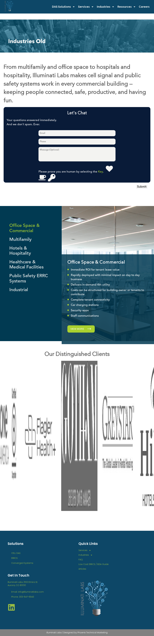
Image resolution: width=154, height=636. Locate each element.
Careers (144, 6)
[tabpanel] (108, 273)
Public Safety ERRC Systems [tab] (28, 278)
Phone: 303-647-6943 (22, 596)
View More (77, 329)
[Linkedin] (11, 607)
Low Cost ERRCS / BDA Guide (94, 564)
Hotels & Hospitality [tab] (20, 251)
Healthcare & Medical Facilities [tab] (26, 265)
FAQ (81, 559)
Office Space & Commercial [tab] (24, 228)
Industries (103, 6)
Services (84, 6)
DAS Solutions (61, 6)
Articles (82, 568)
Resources (124, 6)
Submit (141, 187)
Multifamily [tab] (20, 239)
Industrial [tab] (18, 289)
